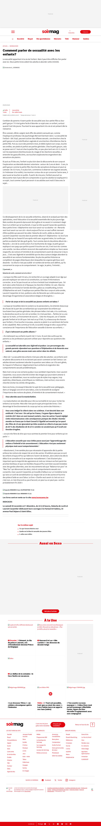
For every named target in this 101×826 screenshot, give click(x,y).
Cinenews (69, 743)
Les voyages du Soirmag (41, 746)
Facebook (48, 780)
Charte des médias (74, 790)
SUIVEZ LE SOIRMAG (32, 780)
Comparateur (56, 742)
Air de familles (11, 754)
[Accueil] (13, 38)
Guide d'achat (56, 745)
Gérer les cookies (57, 756)
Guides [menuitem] (86, 39)
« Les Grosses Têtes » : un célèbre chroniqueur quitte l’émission (20, 705)
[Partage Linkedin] (58, 824)
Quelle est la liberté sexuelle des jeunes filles (35, 531)
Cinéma (25, 745)
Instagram (72, 780)
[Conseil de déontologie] (9, 789)
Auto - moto (26, 757)
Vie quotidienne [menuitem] (43, 39)
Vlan (82, 740)
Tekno (24, 759)
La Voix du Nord (86, 737)
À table (9, 757)
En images (26, 771)
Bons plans (55, 739)
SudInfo (68, 752)
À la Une (50, 620)
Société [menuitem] (20, 39)
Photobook (55, 753)
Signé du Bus (11, 772)
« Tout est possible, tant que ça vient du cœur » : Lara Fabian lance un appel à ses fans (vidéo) (50, 706)
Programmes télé (42, 737)
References (69, 740)
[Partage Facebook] (45, 824)
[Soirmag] (50, 32)
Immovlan (84, 757)
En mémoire (85, 746)
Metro (68, 754)
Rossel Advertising (71, 737)
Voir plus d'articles (50, 611)
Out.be (68, 746)
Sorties (25, 768)
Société (9, 734)
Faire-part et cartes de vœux (58, 749)
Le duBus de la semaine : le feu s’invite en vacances (20, 675)
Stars (24, 739)
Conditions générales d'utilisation (55, 788)
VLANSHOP (84, 759)
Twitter (60, 780)
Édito (8, 769)
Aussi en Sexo (50, 543)
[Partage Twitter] (49, 824)
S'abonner (85, 32)
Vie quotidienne (12, 740)
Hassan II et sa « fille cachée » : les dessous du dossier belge (48, 643)
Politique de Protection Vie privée (60, 790)
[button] (12, 32)
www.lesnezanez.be (39, 497)
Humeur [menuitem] (75, 39)
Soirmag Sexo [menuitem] (14, 46)
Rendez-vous (85, 743)
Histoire (9, 760)
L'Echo (68, 749)
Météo (38, 734)
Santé (9, 746)
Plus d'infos (27, 791)
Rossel (68, 734)
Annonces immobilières (56, 735)
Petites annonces (42, 753)
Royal (9, 737)
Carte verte (10, 752)
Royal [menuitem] (30, 39)
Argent (9, 743)
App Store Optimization (85, 753)
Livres (24, 751)
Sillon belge (85, 749)
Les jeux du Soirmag (43, 750)
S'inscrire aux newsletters (57, 725)
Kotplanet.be (70, 757)
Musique (25, 748)
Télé (8, 763)
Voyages (25, 765)
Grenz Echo (84, 734)
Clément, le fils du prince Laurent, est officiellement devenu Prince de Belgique (20, 644)
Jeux (24, 754)
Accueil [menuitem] (5, 46)
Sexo (8, 749)
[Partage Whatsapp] (54, 824)
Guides (25, 742)
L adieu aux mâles (25, 534)
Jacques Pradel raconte (27, 735)
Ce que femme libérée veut (29, 528)
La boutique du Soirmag (41, 741)
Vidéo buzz (26, 762)
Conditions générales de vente (72, 788)
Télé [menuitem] (67, 39)
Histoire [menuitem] (57, 39)
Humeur (9, 766)
